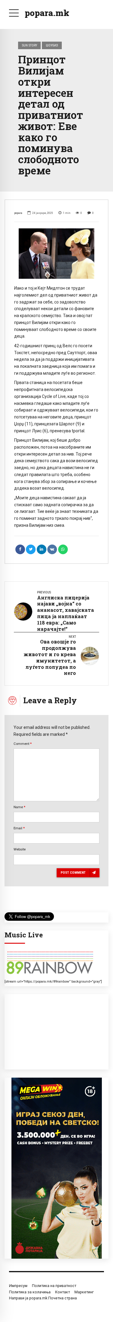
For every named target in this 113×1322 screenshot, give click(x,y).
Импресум (18, 1285)
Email (19, 828)
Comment (23, 744)
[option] (56, 253)
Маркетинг (84, 1292)
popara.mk (47, 12)
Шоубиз (52, 45)
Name (19, 807)
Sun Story (29, 45)
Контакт (62, 1292)
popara (18, 213)
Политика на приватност (54, 1285)
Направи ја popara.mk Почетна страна (43, 1298)
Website (20, 849)
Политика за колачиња (30, 1292)
